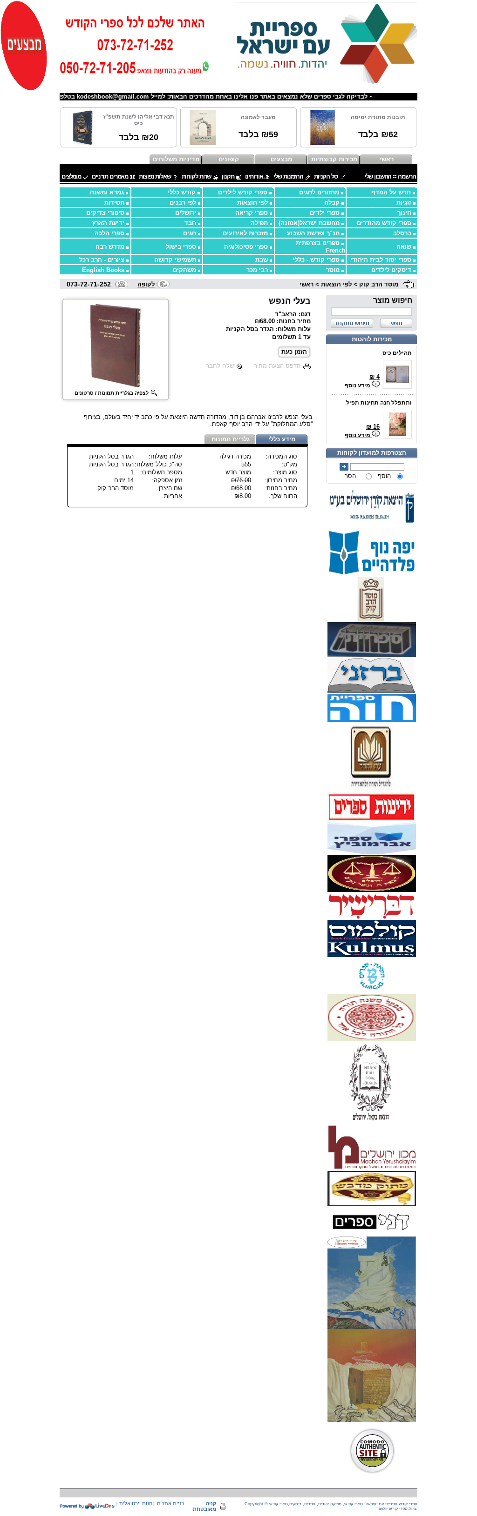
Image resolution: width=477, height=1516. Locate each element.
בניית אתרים (170, 1503)
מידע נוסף (358, 385)
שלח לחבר (220, 365)
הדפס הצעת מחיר (277, 365)
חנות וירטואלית (135, 1503)
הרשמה (407, 176)
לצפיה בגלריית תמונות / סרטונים (112, 393)
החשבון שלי (378, 176)
